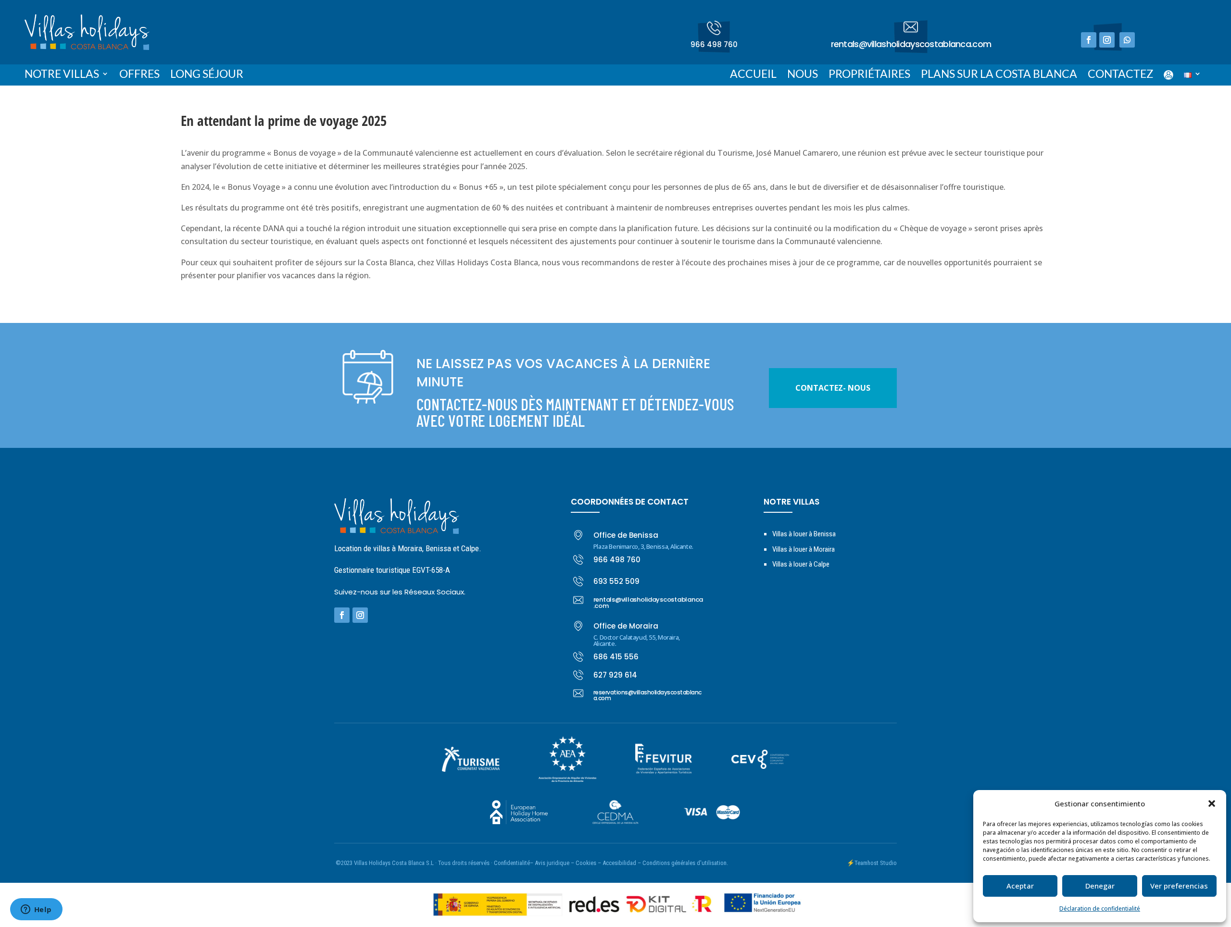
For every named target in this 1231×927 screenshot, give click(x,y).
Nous (802, 75)
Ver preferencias (1179, 885)
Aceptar (1020, 885)
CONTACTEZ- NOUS (832, 388)
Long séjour (206, 75)
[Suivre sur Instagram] (1107, 40)
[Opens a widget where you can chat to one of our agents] (36, 910)
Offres (139, 75)
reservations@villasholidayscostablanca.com (647, 695)
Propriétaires (869, 75)
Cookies (586, 862)
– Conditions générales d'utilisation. (683, 862)
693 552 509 (616, 581)
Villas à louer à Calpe (800, 564)
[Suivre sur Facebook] (1088, 40)
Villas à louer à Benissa (804, 534)
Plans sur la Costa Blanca (999, 75)
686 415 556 (616, 657)
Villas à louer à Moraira (803, 549)
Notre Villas (62, 75)
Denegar (1100, 885)
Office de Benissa (625, 535)
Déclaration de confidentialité (1099, 908)
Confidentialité (512, 862)
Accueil (753, 75)
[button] (1212, 803)
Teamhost (866, 862)
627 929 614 (615, 675)
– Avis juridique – (552, 862)
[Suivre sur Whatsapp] (1127, 40)
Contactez (1120, 75)
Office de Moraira (625, 626)
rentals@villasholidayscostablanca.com (911, 44)
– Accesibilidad (617, 862)
